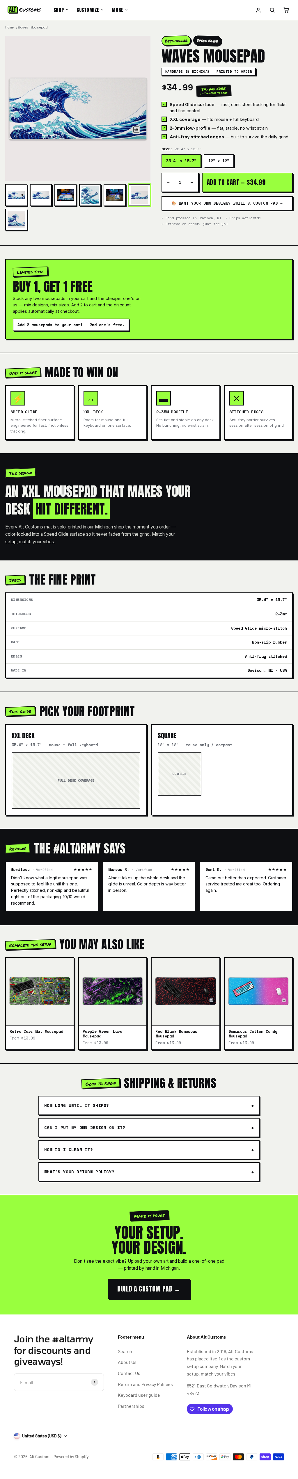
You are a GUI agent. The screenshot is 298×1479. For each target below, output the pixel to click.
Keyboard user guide (139, 1395)
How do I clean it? (68, 1149)
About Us (127, 1362)
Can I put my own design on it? (84, 1127)
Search (125, 1351)
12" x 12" (218, 161)
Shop (59, 9)
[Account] (258, 10)
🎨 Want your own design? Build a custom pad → (227, 203)
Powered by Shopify (71, 1456)
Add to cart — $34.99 (236, 182)
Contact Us (129, 1373)
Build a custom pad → (149, 1289)
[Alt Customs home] (24, 9)
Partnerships (131, 1406)
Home (9, 27)
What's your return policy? (79, 1172)
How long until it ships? (76, 1105)
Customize (88, 9)
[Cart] (286, 10)
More (117, 9)
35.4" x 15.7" (181, 161)
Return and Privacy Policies (145, 1384)
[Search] (272, 10)
